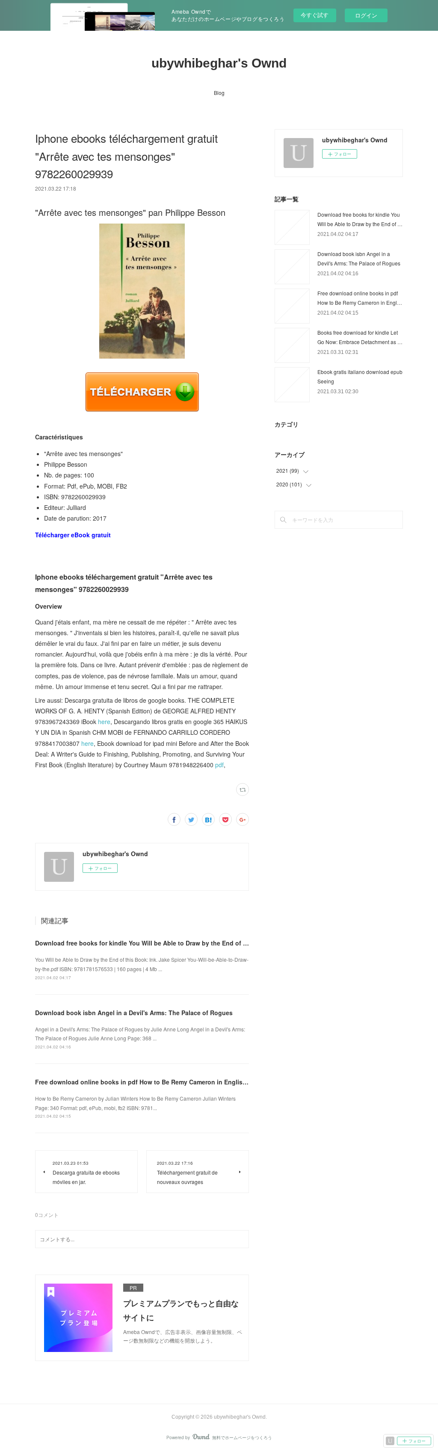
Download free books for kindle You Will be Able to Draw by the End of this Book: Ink (159, 943)
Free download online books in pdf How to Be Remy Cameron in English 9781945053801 (164, 1082)
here (104, 721)
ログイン (366, 15)
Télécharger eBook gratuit (73, 534)
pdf (219, 764)
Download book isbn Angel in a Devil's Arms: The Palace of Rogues (134, 1012)
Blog (219, 92)
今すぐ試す (314, 15)
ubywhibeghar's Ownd (219, 63)
